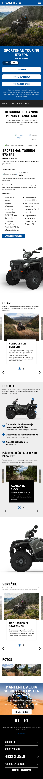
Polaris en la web (14, 763)
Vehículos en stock (21, 84)
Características (16, 103)
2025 (6, 63)
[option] (21, 339)
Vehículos (10, 742)
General (5, 103)
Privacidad (21, 733)
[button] (3, 372)
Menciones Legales (15, 756)
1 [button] (19, 368)
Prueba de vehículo (21, 76)
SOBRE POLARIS (12, 749)
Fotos (27, 103)
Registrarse (21, 711)
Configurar (21, 69)
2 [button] (23, 368)
